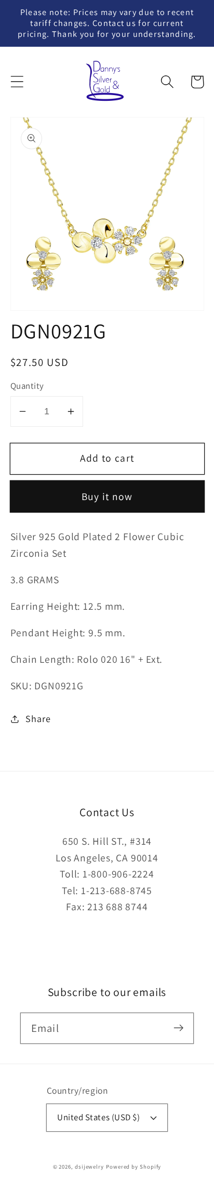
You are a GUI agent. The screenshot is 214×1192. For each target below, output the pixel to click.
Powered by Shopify (133, 1166)
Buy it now (107, 496)
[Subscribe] (178, 1028)
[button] (17, 82)
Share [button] (37, 718)
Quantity (27, 385)
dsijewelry (89, 1166)
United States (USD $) (98, 1117)
